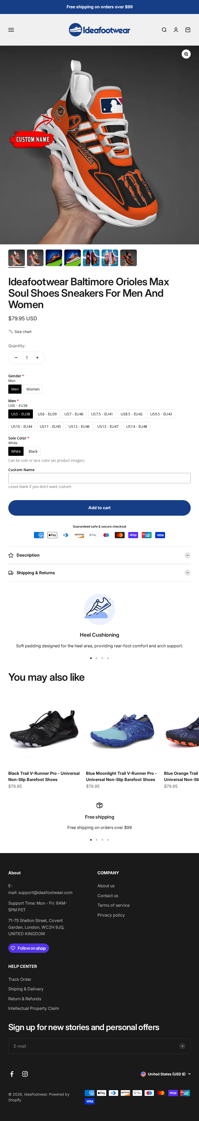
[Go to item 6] (110, 259)
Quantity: (16, 345)
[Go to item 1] (16, 259)
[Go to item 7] (128, 259)
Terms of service (113, 905)
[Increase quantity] (37, 357)
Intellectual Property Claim (33, 1008)
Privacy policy (111, 915)
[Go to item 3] (54, 259)
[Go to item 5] (91, 259)
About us (106, 885)
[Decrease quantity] (16, 357)
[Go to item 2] (35, 259)
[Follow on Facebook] (11, 1073)
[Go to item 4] (72, 259)
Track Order (19, 979)
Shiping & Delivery (26, 988)
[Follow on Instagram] (25, 1073)
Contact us (107, 895)
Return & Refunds (24, 998)
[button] (20, 332)
